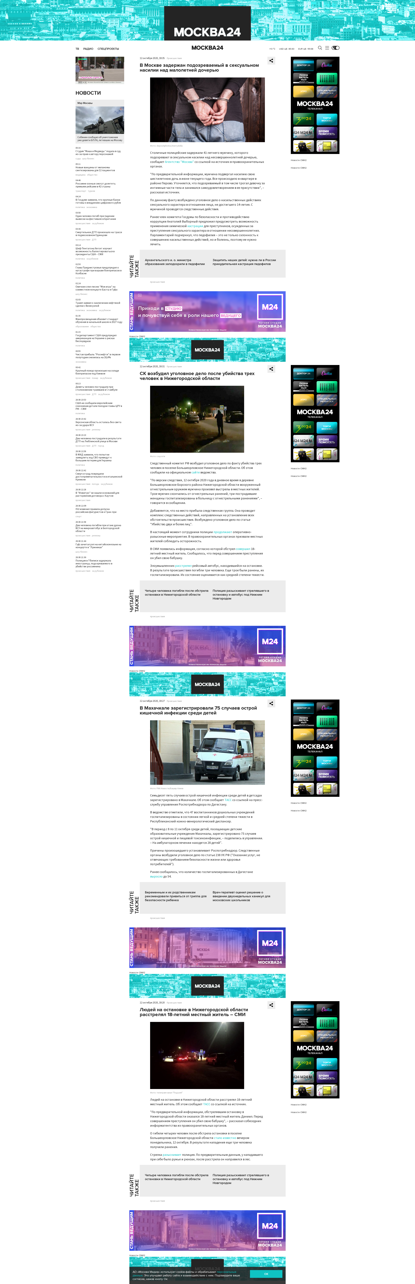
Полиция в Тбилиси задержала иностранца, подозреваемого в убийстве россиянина (94, 563)
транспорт (81, 191)
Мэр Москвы (85, 103)
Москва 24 (207, 47)
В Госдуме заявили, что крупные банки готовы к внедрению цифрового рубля (98, 201)
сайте (195, 472)
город (101, 446)
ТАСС (228, 800)
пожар (95, 378)
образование (82, 326)
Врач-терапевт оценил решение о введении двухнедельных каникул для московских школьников (241, 896)
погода (95, 484)
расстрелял (183, 566)
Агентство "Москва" (179, 162)
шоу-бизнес (88, 159)
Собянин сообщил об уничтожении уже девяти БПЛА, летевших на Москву (99, 138)
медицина (80, 175)
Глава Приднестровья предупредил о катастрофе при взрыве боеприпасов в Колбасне (99, 270)
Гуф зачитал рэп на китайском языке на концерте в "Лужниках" (98, 546)
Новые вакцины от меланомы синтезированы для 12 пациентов (95, 169)
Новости (88, 93)
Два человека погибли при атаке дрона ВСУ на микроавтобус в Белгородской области (98, 528)
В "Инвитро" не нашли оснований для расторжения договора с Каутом (97, 494)
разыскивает (172, 1155)
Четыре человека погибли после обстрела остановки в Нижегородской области (176, 593)
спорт (79, 516)
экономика (91, 207)
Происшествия (174, 58)
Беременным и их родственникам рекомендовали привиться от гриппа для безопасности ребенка (176, 896)
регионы (96, 430)
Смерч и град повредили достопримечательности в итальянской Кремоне (99, 476)
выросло (156, 876)
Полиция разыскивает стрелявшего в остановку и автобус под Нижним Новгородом (241, 595)
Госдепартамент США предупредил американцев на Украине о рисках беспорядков (96, 338)
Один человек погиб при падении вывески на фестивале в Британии (96, 217)
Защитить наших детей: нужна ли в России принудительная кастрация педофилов (244, 262)
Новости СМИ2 (137, 336)
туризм (91, 191)
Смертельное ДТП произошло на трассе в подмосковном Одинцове (99, 233)
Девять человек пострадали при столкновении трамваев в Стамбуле (97, 388)
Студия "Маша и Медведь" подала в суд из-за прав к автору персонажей (98, 152)
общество (92, 175)
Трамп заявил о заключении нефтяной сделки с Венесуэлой (98, 304)
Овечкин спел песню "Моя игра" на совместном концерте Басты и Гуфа (96, 288)
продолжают (222, 532)
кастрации (195, 226)
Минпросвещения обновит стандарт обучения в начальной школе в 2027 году (99, 320)
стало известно (225, 1138)
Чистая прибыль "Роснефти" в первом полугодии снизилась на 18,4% (98, 356)
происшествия (83, 223)
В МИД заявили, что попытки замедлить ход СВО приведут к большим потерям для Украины (94, 457)
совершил (243, 549)
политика (80, 207)
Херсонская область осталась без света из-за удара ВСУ (98, 423)
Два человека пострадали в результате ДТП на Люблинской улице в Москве (98, 440)
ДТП (94, 240)
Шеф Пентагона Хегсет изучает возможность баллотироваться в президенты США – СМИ (95, 251)
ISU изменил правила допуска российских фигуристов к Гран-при (96, 510)
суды (78, 159)
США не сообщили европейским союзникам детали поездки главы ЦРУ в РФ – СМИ (99, 406)
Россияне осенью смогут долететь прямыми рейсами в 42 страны (96, 185)
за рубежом (98, 223)
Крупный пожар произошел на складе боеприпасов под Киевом (97, 372)
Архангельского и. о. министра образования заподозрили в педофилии (175, 262)
